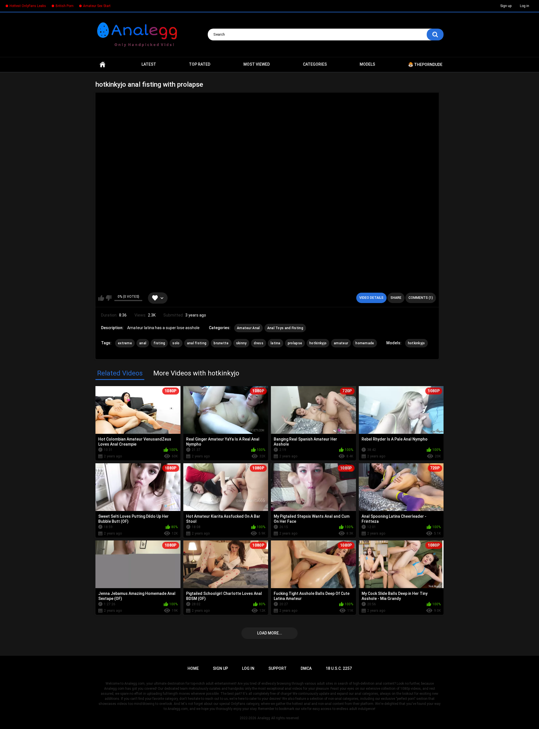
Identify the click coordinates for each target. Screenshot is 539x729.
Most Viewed (256, 64)
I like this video (101, 298)
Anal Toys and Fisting (285, 328)
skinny (241, 343)
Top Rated (199, 64)
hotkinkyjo (317, 343)
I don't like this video (108, 298)
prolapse (295, 343)
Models (367, 64)
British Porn (65, 6)
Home (102, 64)
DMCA (306, 668)
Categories (315, 64)
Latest (148, 64)
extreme (125, 343)
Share (395, 298)
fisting (159, 343)
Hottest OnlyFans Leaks (28, 6)
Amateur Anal (248, 328)
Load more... (269, 633)
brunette (221, 343)
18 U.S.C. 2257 (339, 668)
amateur (341, 343)
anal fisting (197, 343)
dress (258, 343)
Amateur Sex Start (97, 6)
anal (142, 343)
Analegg (263, 718)
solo (175, 343)
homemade (364, 343)
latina (275, 343)
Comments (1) (420, 298)
